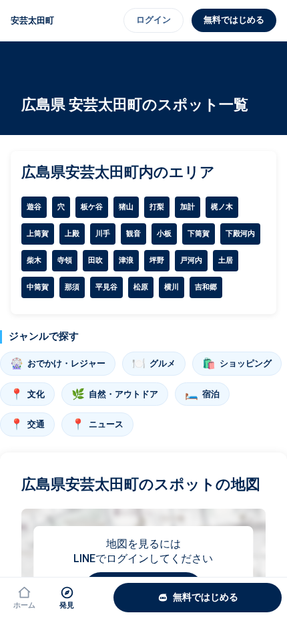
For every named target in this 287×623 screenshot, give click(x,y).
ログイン (153, 20)
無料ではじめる (234, 20)
